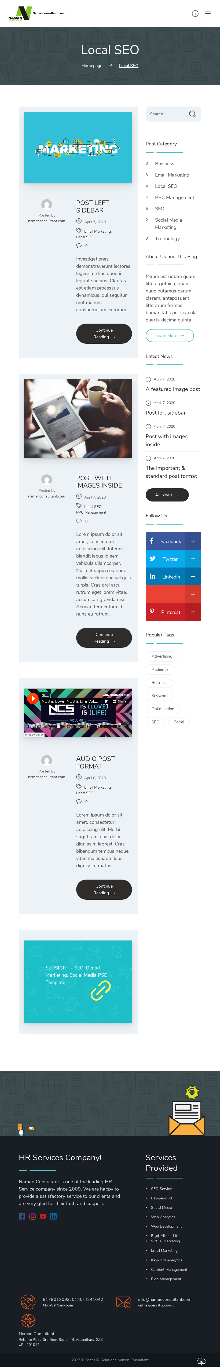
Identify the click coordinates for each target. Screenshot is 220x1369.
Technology (168, 238)
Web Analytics (163, 1217)
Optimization (163, 709)
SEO (160, 209)
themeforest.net (62, 997)
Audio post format (95, 763)
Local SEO (85, 237)
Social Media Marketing (168, 223)
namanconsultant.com (46, 221)
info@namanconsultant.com (165, 1299)
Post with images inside (99, 482)
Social (179, 722)
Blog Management (166, 1279)
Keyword (160, 695)
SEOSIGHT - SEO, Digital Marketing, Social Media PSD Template (77, 975)
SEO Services (162, 1188)
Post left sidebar (92, 207)
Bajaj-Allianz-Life (165, 1235)
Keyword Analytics (166, 1260)
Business (165, 163)
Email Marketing (97, 231)
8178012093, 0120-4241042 (73, 1299)
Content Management (169, 1269)
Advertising (162, 656)
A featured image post (173, 389)
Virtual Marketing (165, 1241)
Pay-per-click (162, 1198)
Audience (160, 669)
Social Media (161, 1207)
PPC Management (91, 512)
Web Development (166, 1226)
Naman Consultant (133, 1360)
